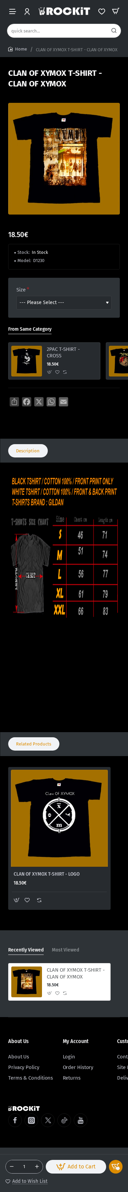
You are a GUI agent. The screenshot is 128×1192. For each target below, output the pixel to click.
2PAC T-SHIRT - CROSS (63, 352)
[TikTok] (64, 1120)
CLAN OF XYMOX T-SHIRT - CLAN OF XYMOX (76, 973)
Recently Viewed (26, 950)
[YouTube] (80, 1120)
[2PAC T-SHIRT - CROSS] (26, 361)
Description (28, 450)
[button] (76, 1167)
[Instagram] (31, 1120)
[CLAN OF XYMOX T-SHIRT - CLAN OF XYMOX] (26, 982)
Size (21, 290)
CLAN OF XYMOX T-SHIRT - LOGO (47, 874)
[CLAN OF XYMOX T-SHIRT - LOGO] (59, 818)
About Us (18, 1041)
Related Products (33, 743)
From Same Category (30, 329)
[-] (11, 1166)
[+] (37, 1166)
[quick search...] (114, 31)
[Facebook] (15, 1120)
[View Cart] (116, 11)
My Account (75, 1041)
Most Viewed (65, 950)
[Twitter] (48, 1120)
